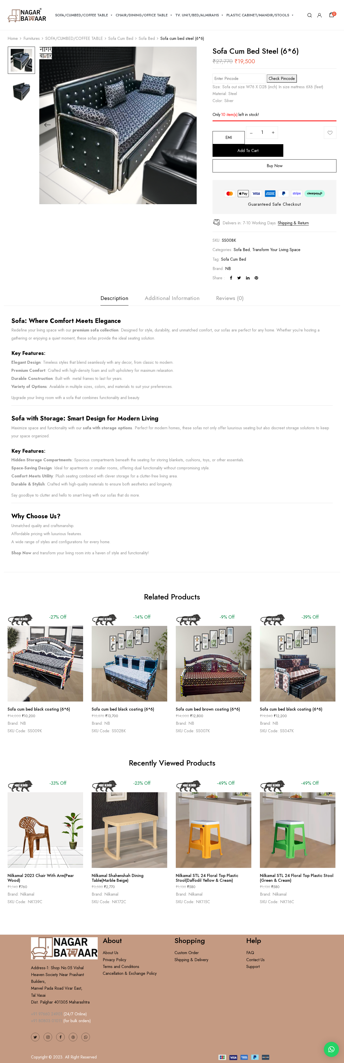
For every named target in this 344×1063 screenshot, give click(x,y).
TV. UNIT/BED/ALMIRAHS (197, 15)
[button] (332, 15)
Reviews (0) (230, 298)
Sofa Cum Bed (120, 38)
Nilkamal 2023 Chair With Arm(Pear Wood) (41, 878)
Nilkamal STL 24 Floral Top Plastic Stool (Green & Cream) (296, 878)
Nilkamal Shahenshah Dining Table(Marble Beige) (118, 878)
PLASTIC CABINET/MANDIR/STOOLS (257, 15)
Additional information (172, 298)
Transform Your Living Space (276, 250)
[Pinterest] (256, 278)
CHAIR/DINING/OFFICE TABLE (142, 15)
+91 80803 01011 (46, 1021)
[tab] (114, 299)
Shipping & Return (293, 223)
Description (114, 298)
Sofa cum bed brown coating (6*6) (208, 709)
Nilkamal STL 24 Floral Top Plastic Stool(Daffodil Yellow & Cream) (207, 878)
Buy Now (275, 166)
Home (13, 38)
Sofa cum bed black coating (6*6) (39, 709)
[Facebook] (231, 278)
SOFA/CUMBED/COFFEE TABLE (81, 15)
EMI (228, 137)
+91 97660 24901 (46, 1014)
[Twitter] (239, 278)
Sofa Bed (147, 38)
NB (228, 268)
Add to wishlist (330, 132)
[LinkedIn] (248, 278)
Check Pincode (282, 78)
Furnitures (31, 38)
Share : (219, 278)
